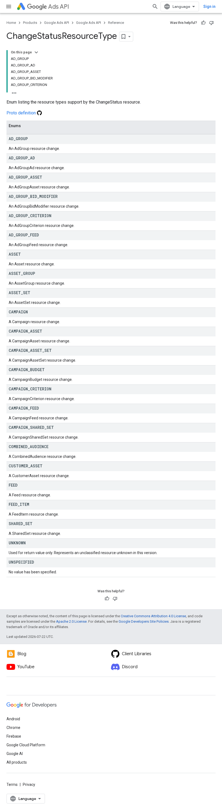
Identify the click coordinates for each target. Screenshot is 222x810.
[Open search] (155, 6)
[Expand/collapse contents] (36, 52)
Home (11, 23)
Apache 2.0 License (71, 621)
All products (16, 762)
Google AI (14, 753)
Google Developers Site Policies (144, 621)
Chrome (13, 727)
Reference (116, 23)
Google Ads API (56, 23)
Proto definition (21, 112)
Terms (12, 784)
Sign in (209, 6)
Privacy (29, 784)
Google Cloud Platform (25, 745)
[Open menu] (8, 6)
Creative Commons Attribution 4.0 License (153, 616)
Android (13, 719)
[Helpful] (203, 23)
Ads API (58, 6)
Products (30, 23)
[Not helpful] (211, 23)
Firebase (13, 736)
